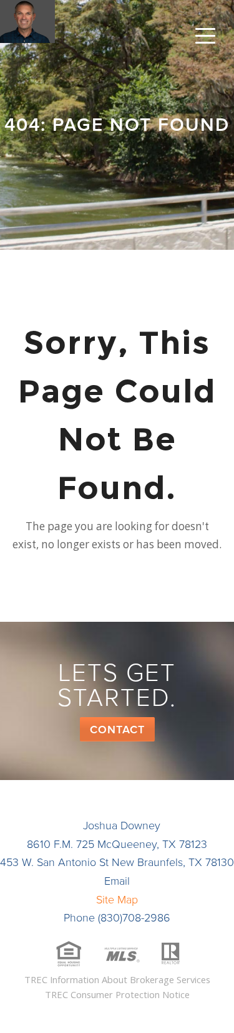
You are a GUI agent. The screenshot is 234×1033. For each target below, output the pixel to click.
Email (117, 881)
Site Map (117, 900)
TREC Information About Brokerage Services (117, 979)
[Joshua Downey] (27, 21)
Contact (117, 729)
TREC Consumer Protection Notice (117, 994)
